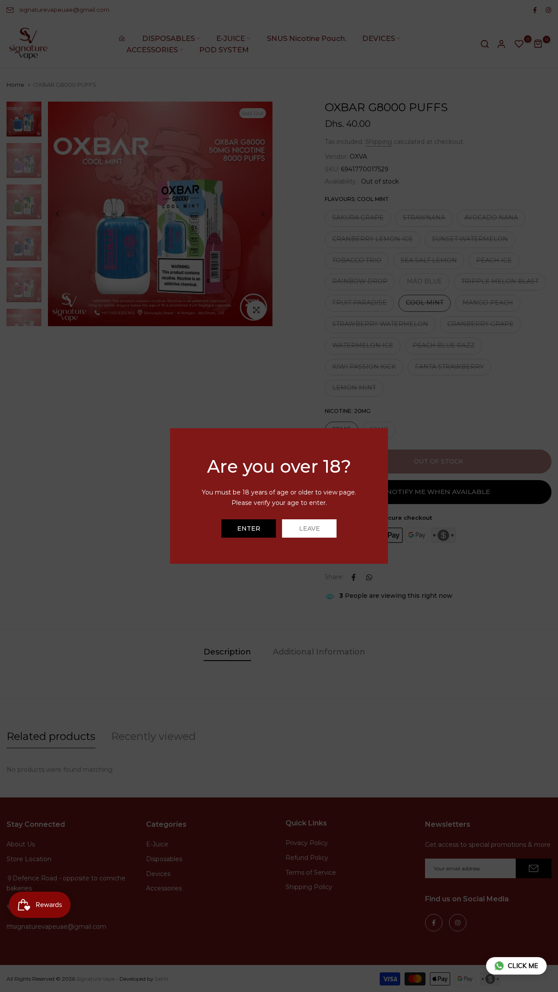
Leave (309, 528)
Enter (248, 528)
